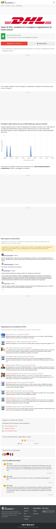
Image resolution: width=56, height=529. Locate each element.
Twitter (35, 511)
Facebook (35, 513)
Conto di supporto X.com (11, 426)
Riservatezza (27, 516)
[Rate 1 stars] (22, 440)
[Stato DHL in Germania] (7, 454)
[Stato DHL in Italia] (4, 454)
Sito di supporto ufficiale (11, 431)
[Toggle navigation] (54, 2)
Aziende (8, 5)
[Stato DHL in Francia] (11, 454)
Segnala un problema (15, 43)
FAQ (25, 513)
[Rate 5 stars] (33, 440)
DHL (13, 5)
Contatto (26, 519)
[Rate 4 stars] (30, 440)
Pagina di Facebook (10, 428)
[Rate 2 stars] (25, 440)
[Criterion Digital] (28, 524)
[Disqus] (28, 271)
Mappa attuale (43, 43)
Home (2, 5)
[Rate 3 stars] (28, 440)
